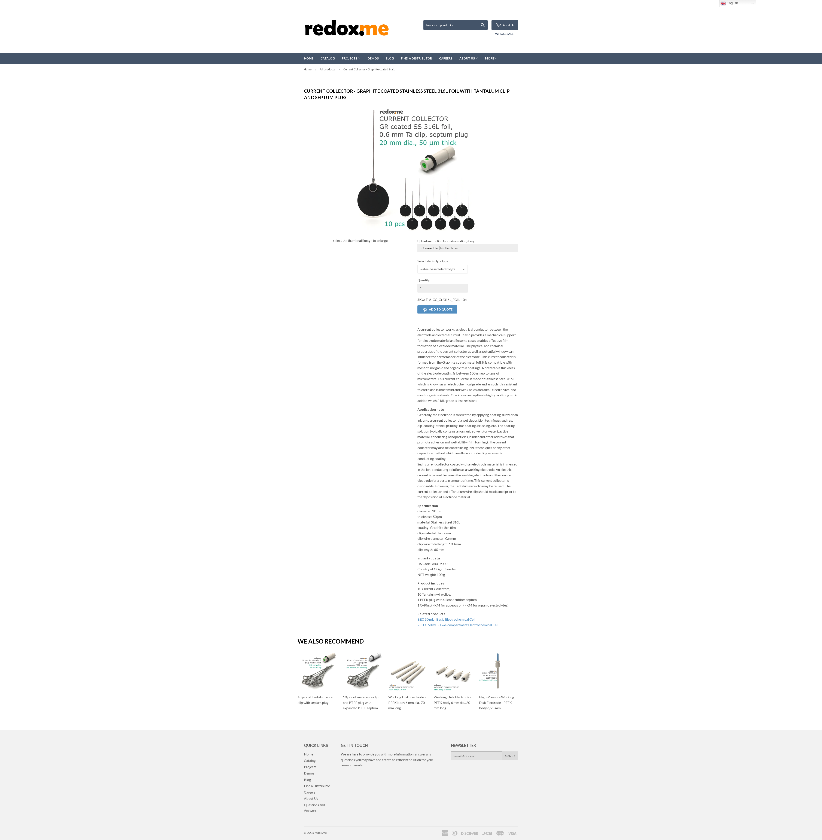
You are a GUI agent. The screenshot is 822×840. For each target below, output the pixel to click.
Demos (373, 58)
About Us (467, 58)
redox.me (321, 832)
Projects (350, 58)
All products (327, 69)
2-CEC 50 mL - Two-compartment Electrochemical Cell (457, 625)
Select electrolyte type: (433, 261)
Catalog (327, 58)
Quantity (423, 280)
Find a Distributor (416, 58)
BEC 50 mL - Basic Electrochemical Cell (446, 619)
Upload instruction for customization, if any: (446, 241)
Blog (390, 58)
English (732, 3)
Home (308, 58)
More (489, 58)
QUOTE (508, 25)
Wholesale (504, 34)
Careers (445, 58)
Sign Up (510, 756)
